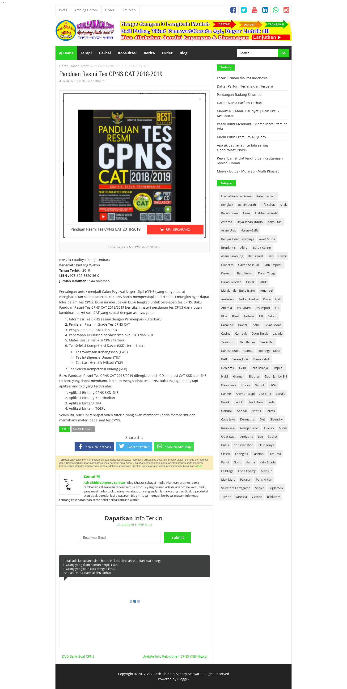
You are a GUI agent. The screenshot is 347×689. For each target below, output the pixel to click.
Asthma (226, 222)
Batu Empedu (273, 265)
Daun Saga (228, 385)
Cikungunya (266, 445)
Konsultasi (274, 222)
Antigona (246, 436)
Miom (283, 428)
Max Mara (228, 479)
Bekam (272, 316)
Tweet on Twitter (138, 447)
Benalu (280, 393)
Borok (225, 402)
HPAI (273, 385)
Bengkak (227, 204)
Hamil (282, 256)
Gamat (248, 351)
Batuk (262, 282)
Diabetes (227, 265)
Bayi (271, 256)
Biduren (254, 376)
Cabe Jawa (228, 419)
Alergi (244, 247)
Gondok (227, 411)
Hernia (250, 462)
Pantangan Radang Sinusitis (239, 94)
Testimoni (228, 342)
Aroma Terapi (245, 393)
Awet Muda (267, 239)
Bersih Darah (247, 204)
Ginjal (250, 282)
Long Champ (247, 471)
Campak (241, 333)
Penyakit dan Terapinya (237, 239)
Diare (267, 299)
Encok (238, 402)
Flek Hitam (255, 402)
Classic (225, 454)
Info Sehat (268, 204)
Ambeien (227, 299)
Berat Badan (273, 325)
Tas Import (262, 308)
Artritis (256, 411)
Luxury (269, 428)
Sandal (242, 411)
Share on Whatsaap (178, 447)
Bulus (225, 445)
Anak (283, 204)
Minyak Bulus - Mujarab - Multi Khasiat (248, 171)
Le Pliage (227, 471)
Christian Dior (243, 445)
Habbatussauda (266, 213)
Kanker (226, 393)
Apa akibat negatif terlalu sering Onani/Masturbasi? (242, 147)
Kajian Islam (229, 213)
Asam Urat (228, 230)
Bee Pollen (267, 342)
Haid (224, 376)
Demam (226, 273)
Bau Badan (247, 342)
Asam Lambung (232, 256)
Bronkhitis (228, 247)
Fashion (258, 454)
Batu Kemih (245, 273)
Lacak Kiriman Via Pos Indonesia (242, 78)
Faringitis (241, 454)
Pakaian (245, 479)
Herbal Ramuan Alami (236, 196)
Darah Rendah (231, 282)
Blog (224, 316)
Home (68, 52)
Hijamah (238, 376)
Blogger (183, 679)
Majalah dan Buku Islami (238, 290)
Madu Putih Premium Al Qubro (241, 137)
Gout (237, 462)
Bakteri (243, 325)
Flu (277, 308)
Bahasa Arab (230, 351)
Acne (256, 325)
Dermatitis (247, 419)
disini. (199, 466)
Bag (260, 436)
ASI (260, 316)
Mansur (266, 471)
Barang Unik (240, 359)
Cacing (225, 333)
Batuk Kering (262, 247)
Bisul (235, 316)
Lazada (278, 333)
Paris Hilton (264, 479)
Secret (259, 488)
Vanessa (241, 497)
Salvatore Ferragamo (235, 488)
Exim (242, 368)
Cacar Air (227, 325)
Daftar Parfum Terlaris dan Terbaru (245, 86)
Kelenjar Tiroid (249, 428)
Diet (262, 419)
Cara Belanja (259, 368)
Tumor (226, 497)
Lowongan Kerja (269, 351)
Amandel (266, 290)
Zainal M (92, 476)
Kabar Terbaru (80, 66)
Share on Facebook (98, 447)
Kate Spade (267, 462)
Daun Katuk (261, 359)
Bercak (270, 411)
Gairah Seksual (248, 265)
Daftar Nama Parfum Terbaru (240, 103)
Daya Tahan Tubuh (250, 222)
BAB (224, 359)
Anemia (226, 308)
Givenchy (276, 419)
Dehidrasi (227, 368)
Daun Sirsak (259, 333)
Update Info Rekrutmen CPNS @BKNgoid (175, 656)
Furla (271, 402)
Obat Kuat (228, 436)
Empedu (278, 368)
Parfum (248, 316)
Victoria (257, 497)
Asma (246, 213)
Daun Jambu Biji (276, 376)
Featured (274, 454)
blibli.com (273, 497)
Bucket (272, 436)
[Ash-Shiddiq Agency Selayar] (84, 40)
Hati (278, 299)
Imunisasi (228, 428)
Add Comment (96, 81)
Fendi (225, 462)
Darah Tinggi (266, 273)
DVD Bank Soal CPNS (78, 656)
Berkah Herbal (248, 299)
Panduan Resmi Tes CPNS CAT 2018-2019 (111, 74)
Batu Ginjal (255, 256)
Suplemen (276, 488)
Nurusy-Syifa (249, 230)
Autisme (265, 393)
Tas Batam (244, 308)
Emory (245, 385)
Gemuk (260, 385)
